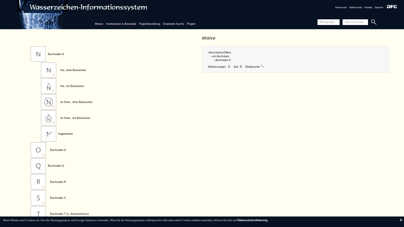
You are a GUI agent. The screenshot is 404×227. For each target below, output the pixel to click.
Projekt (191, 23)
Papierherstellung (149, 23)
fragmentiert (65, 133)
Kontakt (368, 7)
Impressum (341, 7)
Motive (99, 23)
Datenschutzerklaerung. (253, 220)
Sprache (379, 7)
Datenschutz (355, 7)
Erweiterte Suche (173, 23)
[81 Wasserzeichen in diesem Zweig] (262, 66)
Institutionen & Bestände (121, 23)
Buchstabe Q (56, 165)
